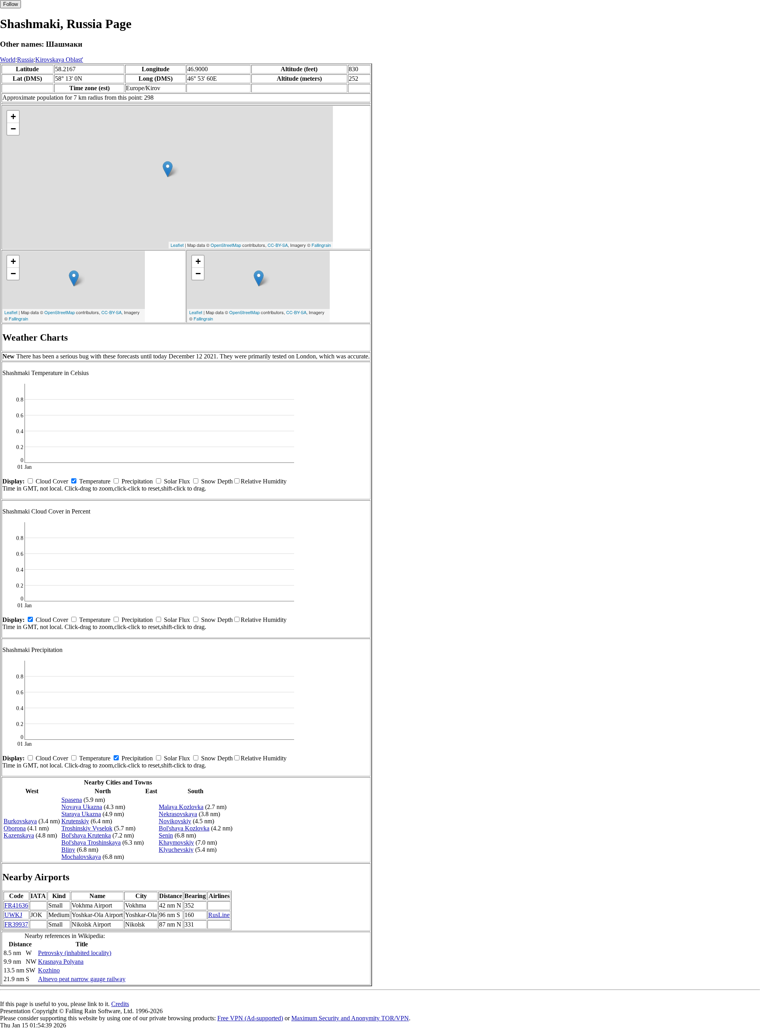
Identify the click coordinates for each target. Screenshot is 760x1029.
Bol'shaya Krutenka (86, 835)
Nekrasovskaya (178, 814)
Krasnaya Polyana (61, 961)
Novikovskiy (175, 821)
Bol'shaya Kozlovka (184, 828)
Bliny (68, 849)
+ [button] (13, 116)
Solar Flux (177, 481)
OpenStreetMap (226, 245)
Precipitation (137, 481)
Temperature (94, 481)
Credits (120, 1004)
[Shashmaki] (168, 169)
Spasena (71, 799)
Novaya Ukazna (81, 806)
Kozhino (49, 970)
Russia (25, 59)
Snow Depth (217, 481)
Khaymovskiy (176, 842)
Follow (10, 4)
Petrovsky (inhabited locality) (74, 952)
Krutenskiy (75, 821)
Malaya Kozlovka (181, 806)
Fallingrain (321, 245)
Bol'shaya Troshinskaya (91, 842)
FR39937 (16, 924)
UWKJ (13, 915)
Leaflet (177, 245)
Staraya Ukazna (81, 814)
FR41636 (16, 905)
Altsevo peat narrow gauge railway (81, 979)
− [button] (13, 129)
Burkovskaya (20, 821)
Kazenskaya (19, 835)
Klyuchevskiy (176, 849)
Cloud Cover (52, 481)
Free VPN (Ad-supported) (250, 1018)
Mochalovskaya (81, 856)
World (7, 59)
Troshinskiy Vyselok (86, 828)
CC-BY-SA (278, 245)
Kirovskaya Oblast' (59, 59)
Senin (166, 835)
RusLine (219, 915)
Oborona (15, 828)
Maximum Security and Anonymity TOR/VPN (350, 1018)
